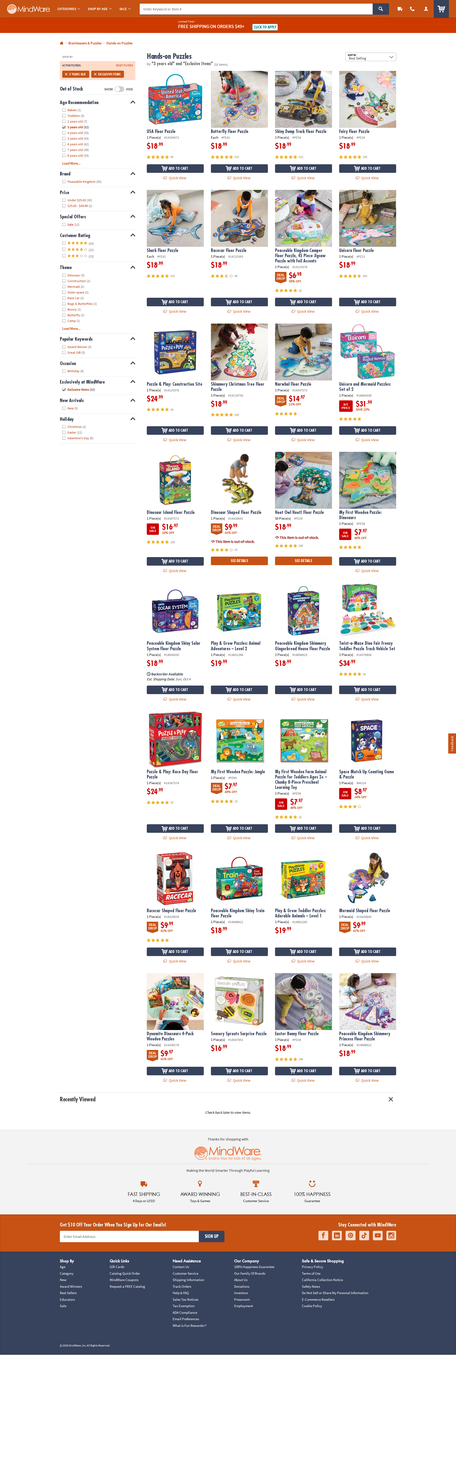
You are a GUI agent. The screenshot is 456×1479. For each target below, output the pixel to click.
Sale (63, 1306)
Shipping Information (188, 1280)
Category (66, 1273)
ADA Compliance (185, 1312)
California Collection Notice (322, 1280)
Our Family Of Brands (249, 1273)
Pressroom (242, 1299)
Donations (241, 1286)
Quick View (177, 177)
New (63, 1280)
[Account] (426, 9)
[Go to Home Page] (61, 43)
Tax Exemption (184, 1306)
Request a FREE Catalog (127, 1286)
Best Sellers (68, 1293)
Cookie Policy (312, 1306)
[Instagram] (391, 1236)
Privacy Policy (312, 1266)
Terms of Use (311, 1273)
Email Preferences (186, 1319)
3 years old (77, 74)
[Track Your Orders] (400, 9)
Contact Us (181, 1266)
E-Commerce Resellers (318, 1299)
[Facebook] (323, 1236)
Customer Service (185, 1273)
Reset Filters (124, 65)
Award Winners (71, 1286)
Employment (243, 1306)
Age (62, 1266)
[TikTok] (364, 1236)
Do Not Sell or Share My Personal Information (335, 1293)
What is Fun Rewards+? (189, 1325)
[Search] (381, 9)
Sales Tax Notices (185, 1299)
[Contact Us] (412, 9)
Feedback (452, 743)
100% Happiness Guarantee (254, 1266)
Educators (67, 1299)
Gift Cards (117, 1266)
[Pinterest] (351, 1236)
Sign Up (211, 1236)
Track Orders (182, 1286)
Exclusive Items (109, 74)
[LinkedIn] (337, 1236)
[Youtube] (378, 1236)
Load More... (71, 163)
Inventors (241, 1293)
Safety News (311, 1286)
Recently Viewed (77, 1099)
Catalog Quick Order (125, 1273)
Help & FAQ (181, 1293)
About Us (240, 1280)
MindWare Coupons (124, 1280)
